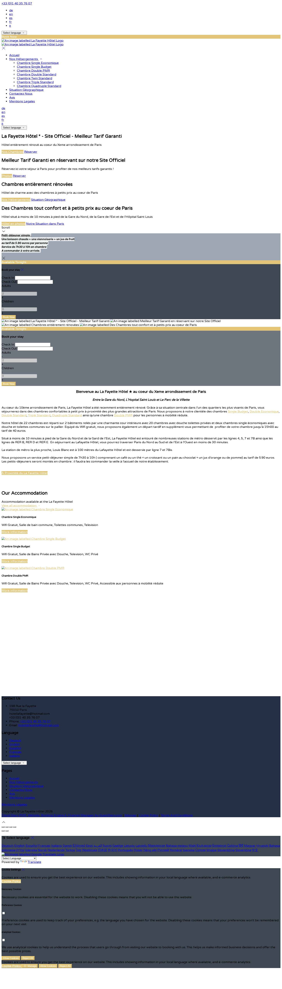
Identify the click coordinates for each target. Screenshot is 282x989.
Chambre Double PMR (33, 71)
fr (10, 22)
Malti (192, 846)
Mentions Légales (14, 804)
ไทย (78, 850)
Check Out (9, 282)
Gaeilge (117, 846)
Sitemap (130, 815)
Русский (163, 850)
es (10, 18)
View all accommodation (19, 505)
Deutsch (15, 740)
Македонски (156, 846)
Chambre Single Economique (38, 63)
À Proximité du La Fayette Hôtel (25, 473)
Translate (34, 862)
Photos (7, 176)
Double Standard (14, 415)
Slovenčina (243, 850)
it (10, 26)
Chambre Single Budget (34, 67)
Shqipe (211, 850)
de (11, 10)
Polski (138, 850)
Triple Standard (39, 415)
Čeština (232, 846)
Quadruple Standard (67, 415)
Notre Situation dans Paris (45, 224)
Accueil (14, 55)
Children (8, 301)
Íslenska (31, 850)
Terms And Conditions (177, 815)
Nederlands (56, 850)
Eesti (89, 846)
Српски (200, 850)
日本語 (102, 850)
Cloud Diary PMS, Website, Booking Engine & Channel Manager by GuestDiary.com (62, 815)
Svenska (189, 850)
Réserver (30, 152)
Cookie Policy (148, 815)
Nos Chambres (12, 152)
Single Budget (238, 411)
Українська (89, 850)
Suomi (107, 846)
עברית (20, 850)
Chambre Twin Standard (34, 78)
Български (204, 846)
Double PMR (123, 415)
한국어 (112, 850)
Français (15, 752)
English (14, 744)
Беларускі (219, 846)
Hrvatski (262, 846)
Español (15, 748)
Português (125, 850)
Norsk (42, 850)
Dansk (67, 846)
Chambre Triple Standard (35, 82)
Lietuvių (129, 846)
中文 (255, 850)
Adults (6, 286)
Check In (8, 278)
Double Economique (264, 411)
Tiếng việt (150, 850)
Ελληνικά (79, 846)
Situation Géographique (26, 90)
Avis (12, 97)
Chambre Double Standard (36, 74)
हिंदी (241, 846)
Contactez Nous (20, 94)
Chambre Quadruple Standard (39, 86)
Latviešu (141, 846)
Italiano (14, 756)
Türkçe (70, 850)
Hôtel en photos (13, 224)
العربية (98, 846)
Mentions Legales (22, 101)
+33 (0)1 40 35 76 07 (17, 3)
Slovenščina (226, 850)
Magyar (250, 846)
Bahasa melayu (177, 846)
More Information (15, 532)
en (11, 14)
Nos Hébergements (24, 59)
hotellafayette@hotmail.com (38, 725)
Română (176, 850)
